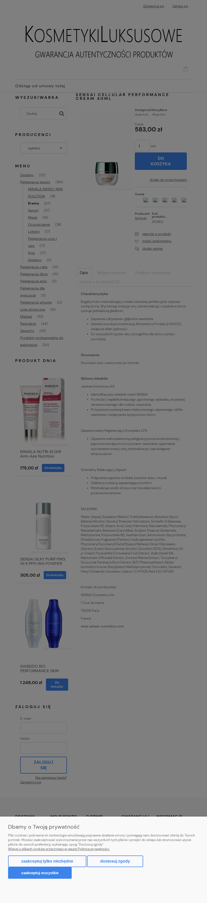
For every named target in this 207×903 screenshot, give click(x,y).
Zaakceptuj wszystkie (40, 873)
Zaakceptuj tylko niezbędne (47, 861)
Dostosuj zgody (115, 861)
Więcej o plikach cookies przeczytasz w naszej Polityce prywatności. (59, 849)
